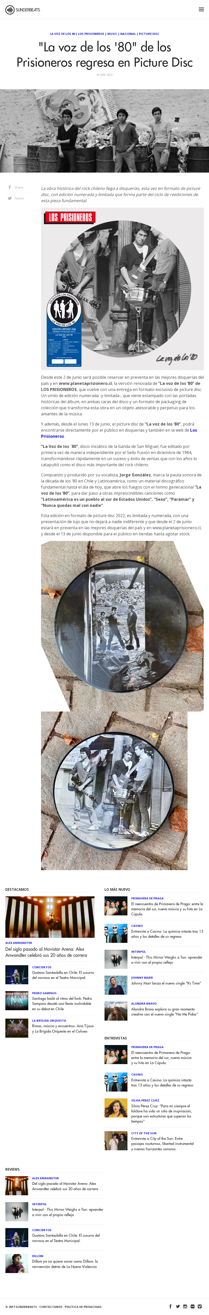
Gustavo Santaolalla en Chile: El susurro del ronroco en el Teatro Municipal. (63, 975)
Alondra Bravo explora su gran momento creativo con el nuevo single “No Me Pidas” (164, 1011)
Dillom (37, 1256)
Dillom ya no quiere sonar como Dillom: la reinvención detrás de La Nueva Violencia (65, 1264)
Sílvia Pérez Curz (145, 1100)
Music (112, 34)
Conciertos (41, 967)
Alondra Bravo (143, 1003)
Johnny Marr (142, 977)
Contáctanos (50, 1307)
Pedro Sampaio (44, 993)
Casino (137, 926)
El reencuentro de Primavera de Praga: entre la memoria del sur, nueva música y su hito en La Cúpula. (167, 909)
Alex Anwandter (18, 943)
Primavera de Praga (147, 898)
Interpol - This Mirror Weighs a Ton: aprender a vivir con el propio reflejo (166, 960)
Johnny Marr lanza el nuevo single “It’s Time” (166, 983)
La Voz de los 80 (62, 34)
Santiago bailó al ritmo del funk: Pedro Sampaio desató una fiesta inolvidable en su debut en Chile (62, 1004)
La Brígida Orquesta (49, 1020)
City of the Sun (143, 1133)
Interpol (138, 952)
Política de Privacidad (83, 1307)
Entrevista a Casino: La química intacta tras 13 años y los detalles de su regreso (167, 934)
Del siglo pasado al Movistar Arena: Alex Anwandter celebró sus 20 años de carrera (46, 952)
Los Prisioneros (91, 34)
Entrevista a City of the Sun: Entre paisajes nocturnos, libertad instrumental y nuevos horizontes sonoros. (162, 1144)
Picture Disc (149, 34)
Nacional (128, 34)
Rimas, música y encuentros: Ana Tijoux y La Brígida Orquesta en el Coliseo (63, 1028)
